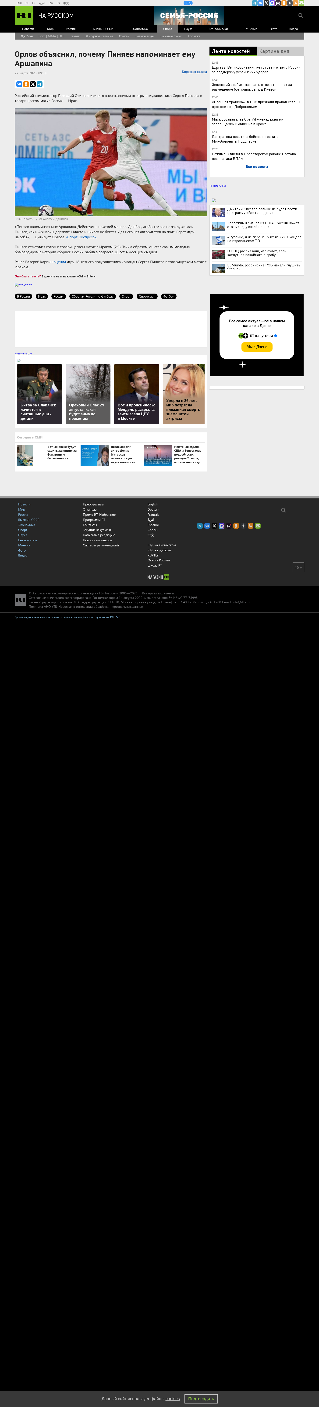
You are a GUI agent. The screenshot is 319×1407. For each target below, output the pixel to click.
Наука (188, 29)
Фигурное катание (99, 36)
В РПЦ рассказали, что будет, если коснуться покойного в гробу (256, 253)
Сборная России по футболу (92, 296)
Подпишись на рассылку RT (301, 3)
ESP (51, 3)
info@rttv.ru (241, 602)
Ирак (42, 296)
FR (33, 3)
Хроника (194, 36)
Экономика (140, 29)
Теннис (75, 36)
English (153, 504)
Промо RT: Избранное (99, 514)
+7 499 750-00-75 (192, 602)
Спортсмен (147, 296)
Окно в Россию (159, 560)
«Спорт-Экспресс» (80, 236)
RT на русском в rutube (278, 3)
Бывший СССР (103, 29)
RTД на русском (159, 550)
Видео (293, 29)
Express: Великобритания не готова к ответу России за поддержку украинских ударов (256, 69)
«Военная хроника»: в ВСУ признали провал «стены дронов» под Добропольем (256, 104)
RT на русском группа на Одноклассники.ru (284, 3)
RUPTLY (153, 555)
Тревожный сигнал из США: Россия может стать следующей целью (263, 224)
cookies (173, 1398)
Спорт (167, 29)
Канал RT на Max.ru (272, 3)
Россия (71, 29)
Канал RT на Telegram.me (255, 3)
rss (295, 3)
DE (27, 3)
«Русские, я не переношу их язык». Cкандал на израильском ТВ (264, 239)
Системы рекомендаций (101, 545)
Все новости (257, 166)
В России (23, 296)
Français (153, 514)
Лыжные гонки (171, 36)
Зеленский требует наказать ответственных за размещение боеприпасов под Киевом (252, 87)
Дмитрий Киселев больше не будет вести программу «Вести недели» (262, 210)
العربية (42, 3)
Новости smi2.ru (23, 353)
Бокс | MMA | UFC (52, 36)
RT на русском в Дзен (290, 3)
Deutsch (153, 509)
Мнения (251, 29)
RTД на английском (162, 545)
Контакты (90, 525)
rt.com (59, 597)
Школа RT (155, 565)
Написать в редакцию (99, 535)
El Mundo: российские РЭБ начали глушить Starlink (263, 267)
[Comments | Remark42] (111, 328)
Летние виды (144, 36)
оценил (59, 261)
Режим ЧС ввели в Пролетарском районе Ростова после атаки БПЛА (254, 156)
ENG (19, 3)
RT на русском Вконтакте (260, 3)
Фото (273, 29)
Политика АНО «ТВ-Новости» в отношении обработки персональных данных (86, 606)
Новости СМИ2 (217, 185)
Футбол (27, 36)
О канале (89, 509)
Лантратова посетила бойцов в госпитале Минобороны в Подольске (247, 139)
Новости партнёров (97, 540)
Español (153, 525)
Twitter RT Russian (266, 3)
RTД (188, 3)
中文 (66, 3)
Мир (50, 29)
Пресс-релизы (93, 504)
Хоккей (124, 36)
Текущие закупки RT (98, 529)
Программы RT (94, 519)
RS (58, 3)
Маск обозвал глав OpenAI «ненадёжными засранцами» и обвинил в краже (247, 121)
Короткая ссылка (194, 71)
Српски (153, 530)
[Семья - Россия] (189, 15)
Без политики (218, 29)
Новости (28, 29)
